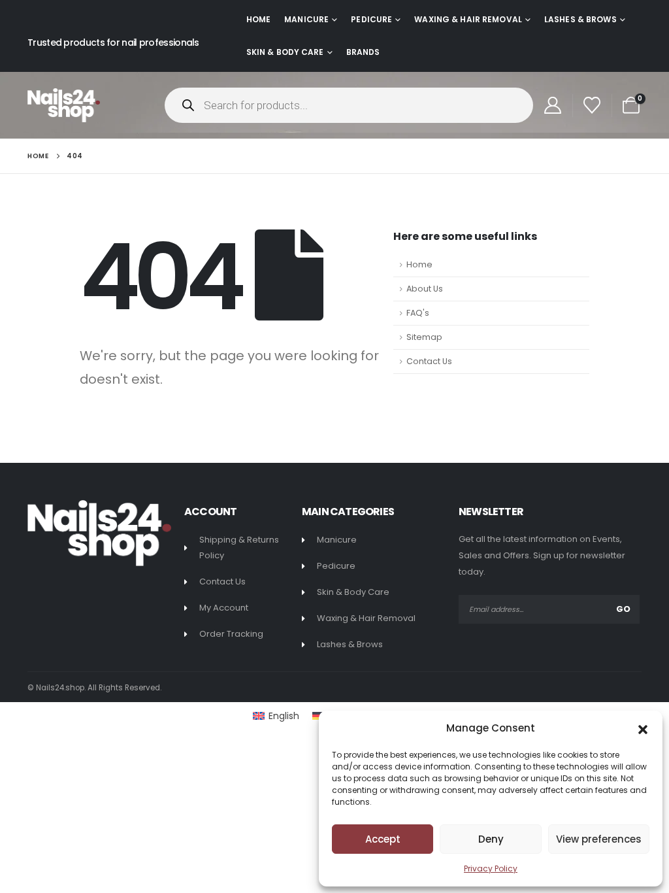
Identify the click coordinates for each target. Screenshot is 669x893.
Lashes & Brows (580, 19)
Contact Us (429, 361)
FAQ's (417, 312)
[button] (642, 728)
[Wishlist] (592, 105)
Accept (382, 839)
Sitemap (424, 337)
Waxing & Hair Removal (468, 19)
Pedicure (371, 19)
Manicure (306, 19)
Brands (363, 52)
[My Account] (552, 105)
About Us (424, 288)
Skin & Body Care (285, 52)
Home (258, 19)
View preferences (599, 839)
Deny (491, 839)
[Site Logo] (63, 105)
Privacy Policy (490, 868)
